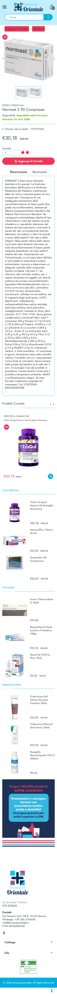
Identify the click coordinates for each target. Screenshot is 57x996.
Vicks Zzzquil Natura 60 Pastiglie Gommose (41, 505)
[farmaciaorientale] (28, 6)
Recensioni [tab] (40, 172)
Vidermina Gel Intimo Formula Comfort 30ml (39, 700)
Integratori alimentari (17, 29)
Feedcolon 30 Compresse (38, 559)
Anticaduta (8, 587)
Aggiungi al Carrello (30, 161)
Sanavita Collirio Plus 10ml (40, 656)
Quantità (6, 148)
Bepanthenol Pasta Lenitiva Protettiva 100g (41, 630)
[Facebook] (4, 933)
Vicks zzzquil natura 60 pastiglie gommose (25, 420)
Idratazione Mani (11, 685)
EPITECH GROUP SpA (13, 105)
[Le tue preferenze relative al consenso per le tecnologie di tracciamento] (52, 991)
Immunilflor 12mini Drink (41, 531)
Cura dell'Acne (10, 490)
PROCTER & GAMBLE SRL (16, 416)
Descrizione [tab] (18, 172)
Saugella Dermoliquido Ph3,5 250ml (42, 755)
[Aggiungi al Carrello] (50, 476)
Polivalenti (38, 29)
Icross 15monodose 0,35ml (41, 601)
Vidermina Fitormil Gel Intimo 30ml (41, 725)
